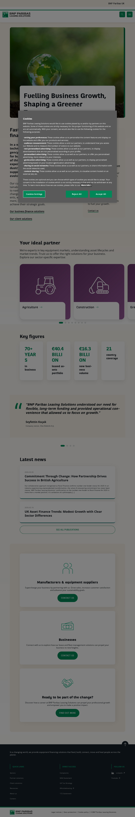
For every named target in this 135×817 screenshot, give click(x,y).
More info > (86, 185)
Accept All (101, 194)
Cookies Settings (34, 194)
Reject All (76, 194)
